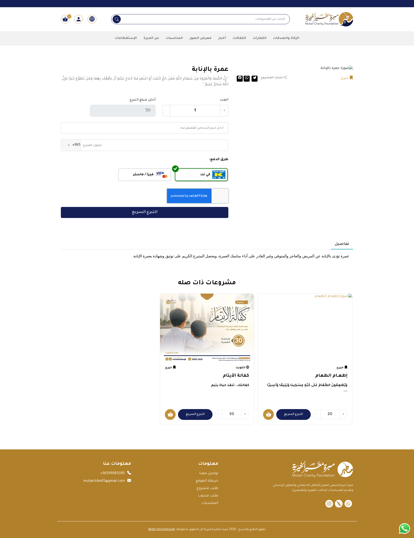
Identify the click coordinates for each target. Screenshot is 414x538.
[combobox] (71, 145)
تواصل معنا (208, 474)
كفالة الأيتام (236, 376)
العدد (224, 100)
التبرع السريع (144, 212)
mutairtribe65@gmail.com (104, 481)
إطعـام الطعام (331, 376)
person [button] (78, 19)
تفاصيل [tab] (342, 244)
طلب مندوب (208, 496)
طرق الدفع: (218, 160)
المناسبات (209, 503)
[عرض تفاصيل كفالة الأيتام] (207, 328)
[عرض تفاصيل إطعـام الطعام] (305, 328)
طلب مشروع (207, 488)
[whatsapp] (348, 504)
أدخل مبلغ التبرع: (142, 100)
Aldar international (161, 529)
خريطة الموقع (207, 481)
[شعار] (329, 20)
